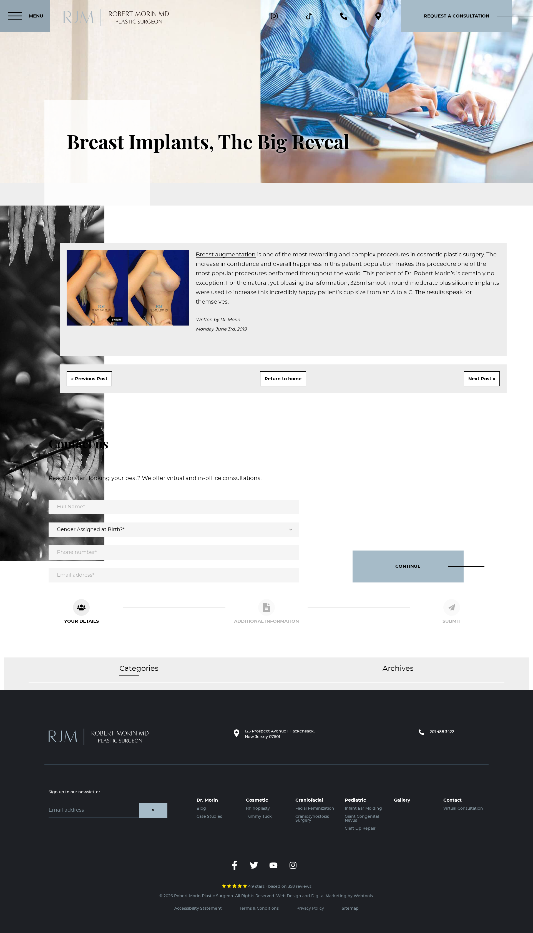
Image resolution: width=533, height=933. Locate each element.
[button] (467, 16)
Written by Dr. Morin (218, 319)
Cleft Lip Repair (360, 829)
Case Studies (209, 817)
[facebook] (235, 865)
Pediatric (355, 800)
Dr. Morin (207, 800)
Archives (398, 668)
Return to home (283, 379)
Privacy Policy (310, 909)
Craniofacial (309, 800)
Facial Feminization (314, 809)
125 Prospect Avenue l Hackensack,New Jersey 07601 (280, 734)
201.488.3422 (442, 732)
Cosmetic (257, 800)
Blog (201, 809)
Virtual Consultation (463, 809)
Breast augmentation (226, 254)
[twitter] (254, 865)
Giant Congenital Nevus (362, 818)
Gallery (402, 800)
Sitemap (350, 909)
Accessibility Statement (198, 909)
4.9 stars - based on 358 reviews (279, 887)
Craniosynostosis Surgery (312, 818)
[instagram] (293, 865)
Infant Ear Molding (363, 809)
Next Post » (481, 379)
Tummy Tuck (259, 817)
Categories (139, 668)
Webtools (363, 896)
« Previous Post (89, 379)
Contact (452, 800)
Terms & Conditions (259, 909)
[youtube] (273, 865)
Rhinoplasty (258, 809)
